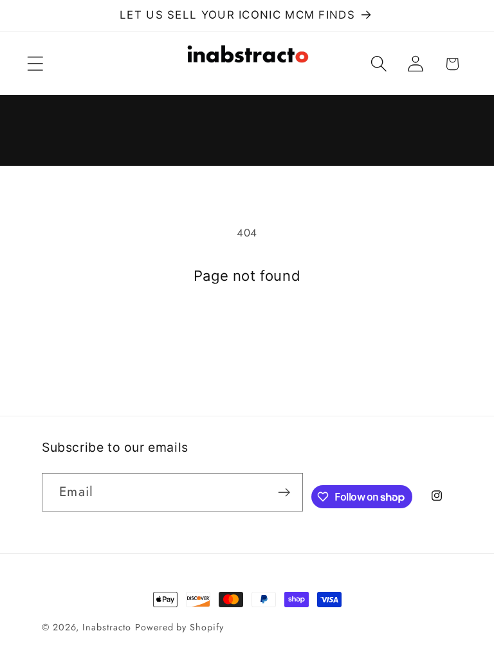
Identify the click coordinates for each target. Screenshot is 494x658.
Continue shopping (246, 338)
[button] (35, 64)
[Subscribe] (284, 492)
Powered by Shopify (179, 627)
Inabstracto (106, 627)
